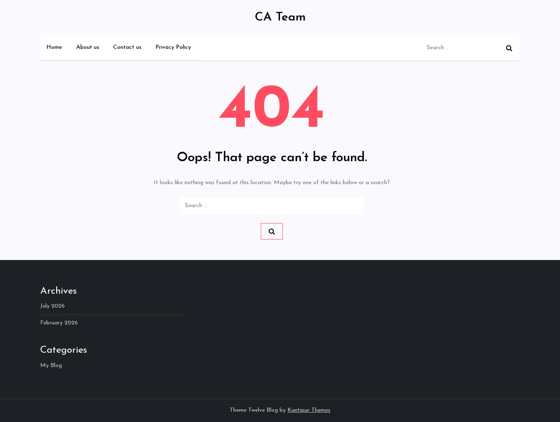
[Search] (509, 48)
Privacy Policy (173, 47)
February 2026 (59, 323)
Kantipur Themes (308, 410)
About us (87, 47)
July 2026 (52, 306)
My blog (51, 366)
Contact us (127, 47)
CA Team (280, 17)
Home (54, 47)
